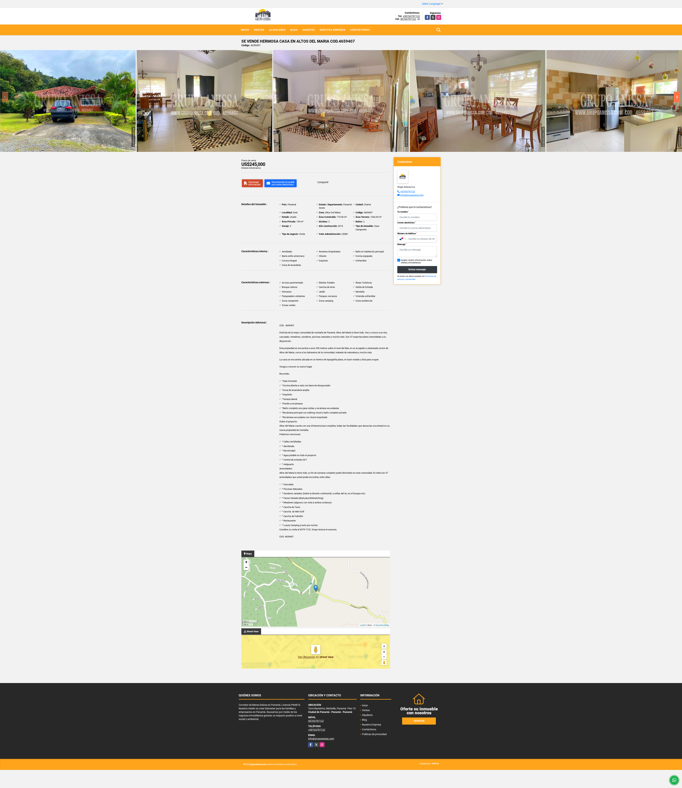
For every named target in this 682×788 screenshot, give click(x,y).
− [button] (246, 567)
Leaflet (363, 625)
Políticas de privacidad (374, 734)
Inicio (245, 29)
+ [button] (246, 562)
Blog (294, 29)
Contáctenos (360, 29)
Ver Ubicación (307, 657)
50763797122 (408, 19)
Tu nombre (403, 211)
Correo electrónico (406, 222)
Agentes (308, 29)
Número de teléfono (407, 233)
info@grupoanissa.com (412, 195)
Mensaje (402, 244)
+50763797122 (411, 16)
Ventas (259, 29)
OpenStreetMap (382, 625)
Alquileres (277, 29)
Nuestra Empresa (332, 29)
